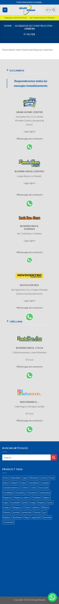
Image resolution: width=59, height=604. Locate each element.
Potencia (6, 512)
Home (8, 25)
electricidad (45, 492)
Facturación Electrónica (42, 18)
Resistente (17, 517)
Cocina (23, 483)
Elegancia (7, 497)
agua (25, 478)
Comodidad (33, 483)
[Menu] (5, 9)
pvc (44, 512)
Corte (33, 487)
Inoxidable (15, 502)
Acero (5, 478)
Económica (20, 492)
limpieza (41, 502)
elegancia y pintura (22, 497)
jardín (25, 502)
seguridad (36, 517)
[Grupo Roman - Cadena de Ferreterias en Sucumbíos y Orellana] (27, 10)
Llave (50, 502)
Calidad (13, 483)
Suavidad (47, 517)
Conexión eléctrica (11, 487)
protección (26, 512)
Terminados (8, 522)
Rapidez (6, 517)
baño (5, 483)
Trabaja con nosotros (15, 18)
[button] (52, 597)
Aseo (52, 478)
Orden (27, 507)
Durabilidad (8, 492)
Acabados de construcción (33, 25)
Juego (32, 502)
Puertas (37, 512)
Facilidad (37, 497)
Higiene (46, 497)
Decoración (43, 487)
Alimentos (34, 478)
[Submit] (54, 457)
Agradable (15, 478)
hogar (5, 502)
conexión (45, 483)
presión (16, 512)
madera (6, 507)
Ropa (27, 517)
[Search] (53, 9)
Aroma (44, 478)
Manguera (17, 507)
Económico (32, 492)
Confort (24, 487)
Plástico (45, 507)
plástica (36, 507)
